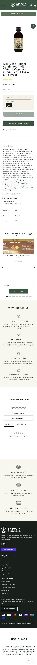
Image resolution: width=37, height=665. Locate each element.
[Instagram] (4, 544)
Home (3, 559)
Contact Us (4, 593)
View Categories (18, 13)
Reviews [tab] (7, 424)
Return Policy (5, 590)
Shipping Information (8, 587)
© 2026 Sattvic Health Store (10, 623)
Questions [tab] (20, 424)
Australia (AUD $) (9, 608)
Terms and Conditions (8, 584)
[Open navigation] (3, 5)
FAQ (2, 596)
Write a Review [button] (19, 413)
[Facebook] (1, 544)
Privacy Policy (5, 581)
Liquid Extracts (6, 568)
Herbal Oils (4, 565)
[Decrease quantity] (16, 97)
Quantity (9, 97)
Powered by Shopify (26, 623)
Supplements (5, 574)
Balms (3, 571)
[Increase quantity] (25, 97)
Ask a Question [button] (19, 418)
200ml (9, 105)
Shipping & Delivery (10, 130)
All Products (5, 562)
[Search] (31, 4)
